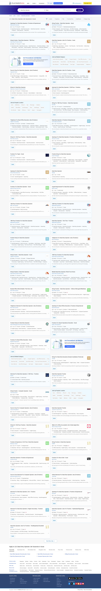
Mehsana (24, 110)
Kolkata (31, 561)
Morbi (29, 110)
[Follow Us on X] (72, 584)
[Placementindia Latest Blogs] (78, 584)
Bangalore (22, 561)
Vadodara (38, 104)
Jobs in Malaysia (70, 563)
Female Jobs (35, 581)
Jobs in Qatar (35, 563)
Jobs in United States (53, 563)
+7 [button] (25, 309)
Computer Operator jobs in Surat (45, 556)
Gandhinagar (36, 107)
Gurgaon (58, 561)
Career (34, 3)
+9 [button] (67, 428)
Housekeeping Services (34, 571)
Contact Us (59, 581)
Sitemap (58, 583)
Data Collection (56, 64)
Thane (31, 107)
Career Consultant (60, 570)
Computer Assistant (80, 64)
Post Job (87, 3)
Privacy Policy (80, 589)
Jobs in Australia (85, 563)
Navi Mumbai (13, 110)
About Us (58, 579)
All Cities (77, 561)
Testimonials (12, 579)
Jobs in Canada (78, 563)
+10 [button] (25, 428)
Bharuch (23, 104)
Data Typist (72, 64)
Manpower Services (39, 570)
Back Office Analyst (71, 61)
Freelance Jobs (50, 565)
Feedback (22, 579)
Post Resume (59, 3)
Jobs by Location (36, 578)
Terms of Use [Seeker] (88, 589)
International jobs (46, 581)
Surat (12, 104)
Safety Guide (59, 584)
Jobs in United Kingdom (43, 563)
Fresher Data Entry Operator (58, 59)
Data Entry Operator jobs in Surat (17, 556)
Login (50, 3)
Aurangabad (39, 110)
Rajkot (19, 110)
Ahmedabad (18, 107)
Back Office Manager (64, 64)
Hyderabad (44, 561)
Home (58, 578)
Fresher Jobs (43, 565)
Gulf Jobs (35, 583)
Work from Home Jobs (58, 565)
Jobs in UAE (22, 563)
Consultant (42, 3)
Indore (72, 561)
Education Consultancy (78, 570)
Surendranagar (25, 107)
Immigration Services (69, 570)
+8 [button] (67, 292)
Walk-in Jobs (22, 565)
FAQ (11, 583)
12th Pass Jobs (67, 565)
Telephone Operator (89, 64)
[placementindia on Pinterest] (76, 584)
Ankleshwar (17, 104)
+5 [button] (68, 445)
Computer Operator (73, 59)
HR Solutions (31, 570)
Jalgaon (33, 110)
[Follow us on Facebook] (69, 584)
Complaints (12, 581)
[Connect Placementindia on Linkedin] (74, 584)
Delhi (40, 561)
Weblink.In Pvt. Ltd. (21, 589)
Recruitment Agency (23, 570)
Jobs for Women (36, 565)
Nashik (12, 107)
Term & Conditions (23, 581)
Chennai (35, 561)
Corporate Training (87, 570)
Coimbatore (68, 561)
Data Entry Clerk (56, 61)
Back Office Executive (82, 59)
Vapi (27, 104)
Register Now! (28, 63)
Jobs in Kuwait (28, 563)
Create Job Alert (23, 583)
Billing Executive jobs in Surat (71, 554)
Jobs (28, 3)
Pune (49, 561)
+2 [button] (66, 275)
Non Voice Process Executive (82, 61)
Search (79, 10)
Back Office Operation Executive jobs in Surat (20, 554)
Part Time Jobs (29, 565)
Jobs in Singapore (62, 563)
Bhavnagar (32, 104)
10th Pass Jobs (74, 565)
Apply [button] (12, 35)
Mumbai (42, 107)
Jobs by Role (45, 578)
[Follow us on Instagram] (81, 584)
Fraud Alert (59, 586)
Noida (63, 561)
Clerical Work (63, 61)
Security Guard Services (24, 571)
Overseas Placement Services (49, 570)
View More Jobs (50, 541)
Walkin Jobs (45, 579)
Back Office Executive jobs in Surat (45, 554)
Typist (66, 59)
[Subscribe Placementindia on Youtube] (83, 584)
